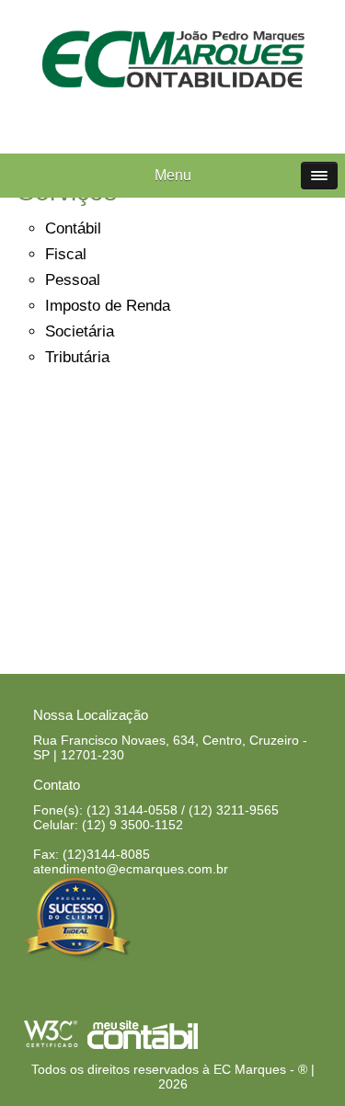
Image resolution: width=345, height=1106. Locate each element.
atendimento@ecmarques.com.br (130, 868)
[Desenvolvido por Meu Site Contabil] (142, 1045)
